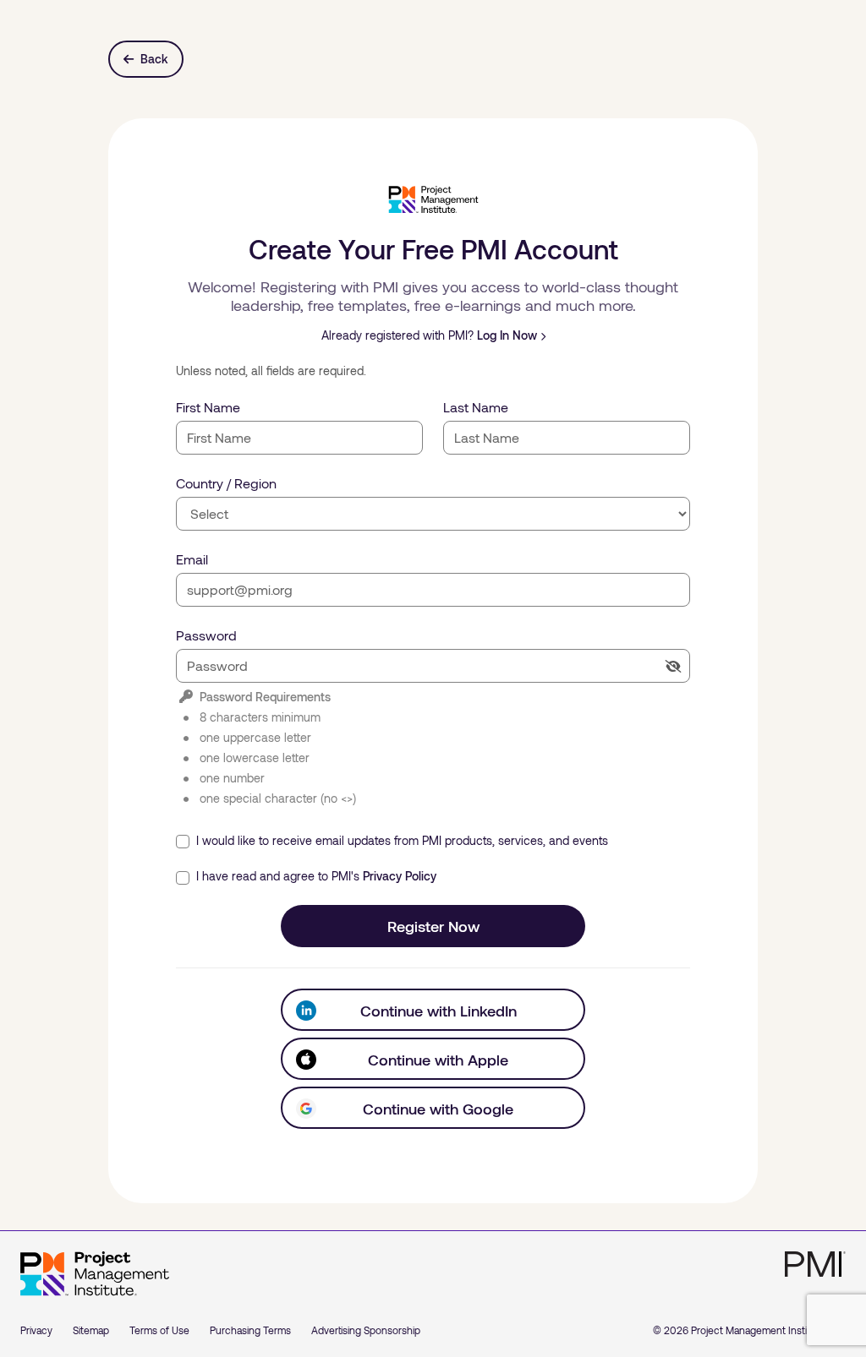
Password (206, 635)
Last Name (475, 407)
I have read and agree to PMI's (314, 876)
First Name (208, 407)
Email (192, 559)
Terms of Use (159, 1330)
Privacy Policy (399, 876)
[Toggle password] (673, 666)
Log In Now (507, 335)
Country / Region (226, 483)
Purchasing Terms (250, 1330)
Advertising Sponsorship (365, 1330)
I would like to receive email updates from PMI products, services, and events (400, 840)
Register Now (433, 926)
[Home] (94, 1274)
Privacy (36, 1330)
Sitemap (91, 1330)
